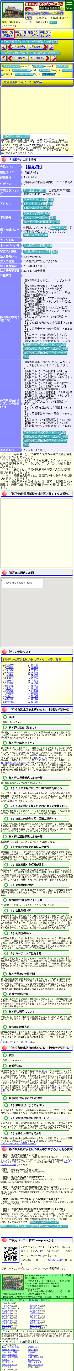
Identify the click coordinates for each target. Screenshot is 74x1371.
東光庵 (34, 675)
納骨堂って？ (34, 1347)
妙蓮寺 (34, 694)
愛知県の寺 (6, 1318)
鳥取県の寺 (6, 1328)
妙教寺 (34, 691)
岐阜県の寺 (34, 1316)
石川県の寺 (34, 1311)
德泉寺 (10, 680)
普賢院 (10, 683)
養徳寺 (10, 699)
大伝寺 (10, 672)
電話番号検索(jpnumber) (38, 221)
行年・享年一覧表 (9, 1355)
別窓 (50, 199)
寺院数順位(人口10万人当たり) (42, 348)
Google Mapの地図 (35, 199)
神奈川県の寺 (7, 1308)
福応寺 (16, 159)
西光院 (34, 665)
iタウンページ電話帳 (36, 217)
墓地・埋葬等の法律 (10, 1347)
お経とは (5, 1359)
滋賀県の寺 (6, 1321)
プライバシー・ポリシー (14, 1300)
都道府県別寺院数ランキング (41, 344)
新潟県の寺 (34, 1308)
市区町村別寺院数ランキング (41, 432)
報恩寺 (34, 686)
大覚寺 (34, 670)
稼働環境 (33, 1300)
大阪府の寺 (6, 1323)
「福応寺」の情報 (35, 245)
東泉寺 (10, 678)
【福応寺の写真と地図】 (16, 136)
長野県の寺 (6, 1316)
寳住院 (34, 688)
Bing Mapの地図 (34, 207)
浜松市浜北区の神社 (22, 70)
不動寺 (34, 680)
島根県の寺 (34, 1328)
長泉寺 (10, 675)
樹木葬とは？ (34, 1359)
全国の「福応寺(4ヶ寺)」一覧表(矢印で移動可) (29, 41)
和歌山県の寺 (35, 1326)
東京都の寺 (34, 1306)
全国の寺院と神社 (11, 66)
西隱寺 (10, 665)
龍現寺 (34, 699)
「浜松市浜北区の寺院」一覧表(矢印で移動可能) (30, 52)
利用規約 (45, 1300)
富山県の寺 (6, 1311)
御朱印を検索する (9, 1364)
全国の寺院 (45, 70)
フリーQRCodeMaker (52, 1260)
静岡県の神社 (62, 66)
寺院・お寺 (33, 1350)
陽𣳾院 (34, 696)
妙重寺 (10, 694)
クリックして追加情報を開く (21, 1341)
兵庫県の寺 (34, 1323)
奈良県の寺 (6, 1326)
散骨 (45, 760)
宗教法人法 (33, 1355)
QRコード (43, 1251)
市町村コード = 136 (36, 234)
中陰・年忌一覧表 (9, 1352)
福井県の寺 (6, 1313)
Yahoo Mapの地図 (35, 203)
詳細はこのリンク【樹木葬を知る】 (18, 1042)
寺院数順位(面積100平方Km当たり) (45, 352)
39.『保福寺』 (37, 58)
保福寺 (34, 683)
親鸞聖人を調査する (10, 1350)
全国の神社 (38, 66)
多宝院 (10, 670)
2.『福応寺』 (19, 46)
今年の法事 (6, 1367)
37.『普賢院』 (19, 58)
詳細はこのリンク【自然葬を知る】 (18, 1143)
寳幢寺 (10, 691)
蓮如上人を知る (34, 1362)
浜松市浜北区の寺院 (24, 74)
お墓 (45, 1070)
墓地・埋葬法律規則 (10, 1357)
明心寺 (10, 696)
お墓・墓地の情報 (35, 1357)
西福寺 (10, 667)
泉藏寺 (34, 667)
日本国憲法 (33, 1352)
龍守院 (10, 702)
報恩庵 (10, 686)
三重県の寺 (34, 1318)
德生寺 (34, 678)
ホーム (53, 22)
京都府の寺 (34, 1321)
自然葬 (37, 757)
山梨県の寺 (34, 1313)
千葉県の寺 (6, 1306)
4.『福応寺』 (36, 46)
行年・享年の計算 (35, 1364)
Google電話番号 (34, 213)
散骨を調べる (7, 1362)
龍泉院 (34, 702)
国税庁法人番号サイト (37, 251)
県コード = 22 (58, 227)
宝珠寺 (10, 688)
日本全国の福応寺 (35, 190)
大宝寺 (34, 672)
